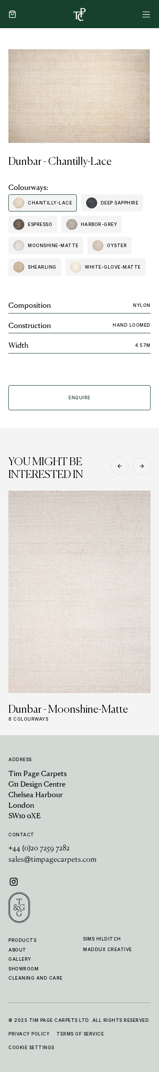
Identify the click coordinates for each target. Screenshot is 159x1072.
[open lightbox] (79, 96)
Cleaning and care (35, 978)
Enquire (79, 397)
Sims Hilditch (102, 938)
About (17, 949)
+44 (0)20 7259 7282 (39, 848)
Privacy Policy (28, 1033)
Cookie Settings (31, 1047)
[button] (12, 14)
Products (22, 940)
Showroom (23, 968)
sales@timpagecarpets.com (52, 860)
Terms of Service (80, 1033)
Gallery (19, 959)
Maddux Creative (107, 949)
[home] (79, 14)
